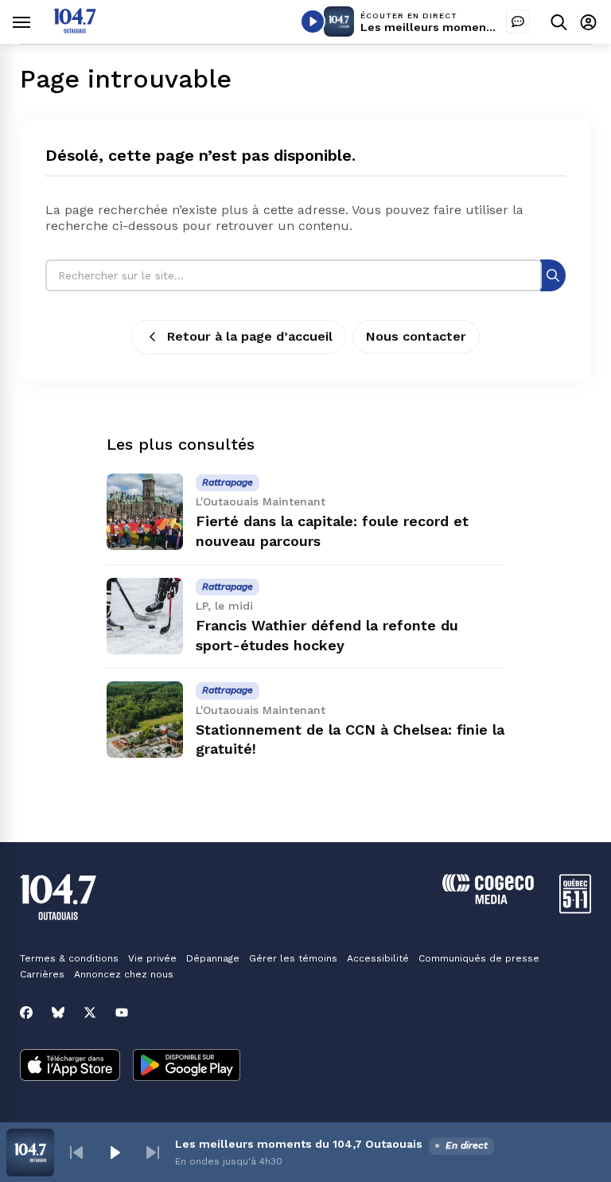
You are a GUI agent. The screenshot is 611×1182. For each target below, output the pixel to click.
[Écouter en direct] (312, 21)
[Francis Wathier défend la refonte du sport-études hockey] (145, 616)
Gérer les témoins (293, 958)
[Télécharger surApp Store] (70, 1066)
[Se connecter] (588, 22)
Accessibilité (378, 958)
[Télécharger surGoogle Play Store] (186, 1066)
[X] (90, 1012)
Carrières (42, 974)
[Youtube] (121, 1012)
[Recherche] (553, 275)
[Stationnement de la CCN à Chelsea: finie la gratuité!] (145, 719)
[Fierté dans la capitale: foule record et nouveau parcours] (145, 512)
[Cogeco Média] (488, 899)
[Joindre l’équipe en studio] (518, 21)
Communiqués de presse (478, 958)
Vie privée (152, 958)
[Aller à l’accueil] (75, 29)
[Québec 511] (575, 909)
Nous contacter (416, 336)
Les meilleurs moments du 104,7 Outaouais (484, 27)
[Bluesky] (58, 1012)
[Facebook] (26, 1012)
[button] (76, 1152)
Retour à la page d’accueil (250, 336)
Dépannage (212, 958)
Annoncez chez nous (123, 974)
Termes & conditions (69, 958)
